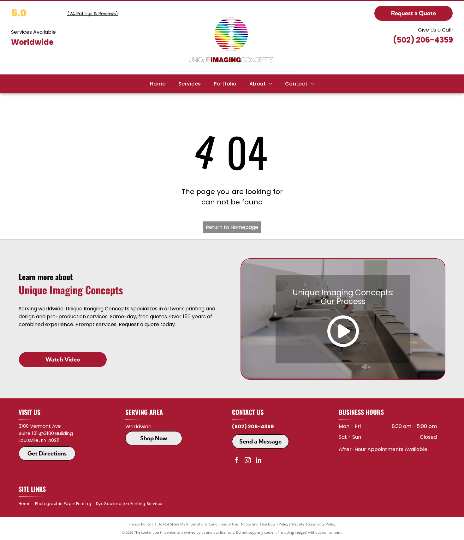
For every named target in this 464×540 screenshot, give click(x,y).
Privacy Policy (139, 524)
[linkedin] (259, 461)
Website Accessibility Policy (313, 524)
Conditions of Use (223, 524)
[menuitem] (158, 84)
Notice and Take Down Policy (265, 524)
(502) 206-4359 (423, 40)
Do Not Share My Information (182, 524)
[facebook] (236, 461)
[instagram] (248, 461)
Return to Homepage (232, 227)
